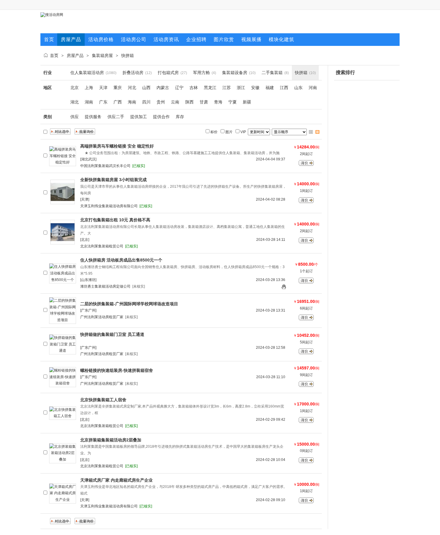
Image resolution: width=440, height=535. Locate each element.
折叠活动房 (132, 72)
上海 (89, 87)
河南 (313, 87)
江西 (284, 87)
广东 (103, 102)
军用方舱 (201, 72)
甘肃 (204, 102)
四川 (146, 102)
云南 (175, 102)
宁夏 (232, 102)
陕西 (189, 102)
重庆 (117, 87)
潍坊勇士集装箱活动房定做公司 (105, 286)
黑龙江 (210, 87)
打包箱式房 (168, 72)
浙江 (241, 87)
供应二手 (115, 116)
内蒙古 (163, 87)
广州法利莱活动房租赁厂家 (101, 317)
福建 (269, 87)
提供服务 (93, 116)
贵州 (161, 102)
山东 (298, 87)
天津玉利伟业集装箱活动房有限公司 (109, 206)
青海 (218, 102)
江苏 (226, 87)
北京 (74, 87)
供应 (74, 116)
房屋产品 (75, 55)
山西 (146, 87)
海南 (132, 102)
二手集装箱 (272, 72)
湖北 (74, 102)
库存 (180, 116)
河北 (132, 87)
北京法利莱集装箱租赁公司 (101, 246)
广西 (117, 102)
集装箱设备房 (234, 72)
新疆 (247, 102)
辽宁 (179, 87)
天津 (103, 87)
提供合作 (161, 116)
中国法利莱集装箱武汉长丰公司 (105, 166)
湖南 (89, 102)
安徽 (255, 87)
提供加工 (138, 116)
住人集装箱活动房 (87, 72)
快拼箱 (127, 55)
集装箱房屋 (102, 55)
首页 (54, 55)
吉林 (193, 87)
